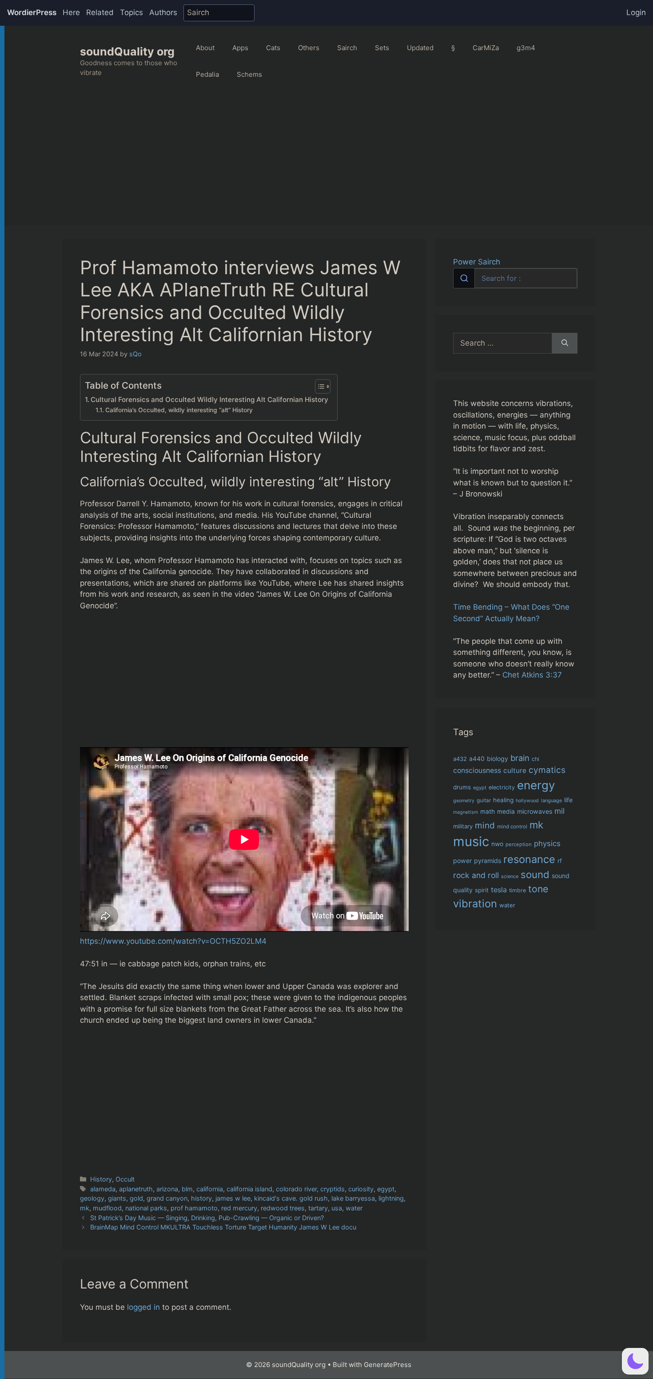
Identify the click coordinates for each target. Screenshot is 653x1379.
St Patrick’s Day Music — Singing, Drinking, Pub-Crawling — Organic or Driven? (207, 1217)
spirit (482, 890)
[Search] (564, 343)
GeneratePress (387, 1364)
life (568, 800)
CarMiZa (486, 47)
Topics (131, 12)
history (201, 1198)
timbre (517, 890)
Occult (125, 1179)
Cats (273, 47)
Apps (240, 47)
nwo (497, 843)
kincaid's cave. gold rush (291, 1198)
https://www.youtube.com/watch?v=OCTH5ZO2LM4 (173, 941)
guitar (484, 800)
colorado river (296, 1189)
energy (536, 785)
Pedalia (207, 74)
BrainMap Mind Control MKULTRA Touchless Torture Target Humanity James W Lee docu (223, 1227)
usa (336, 1208)
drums (462, 787)
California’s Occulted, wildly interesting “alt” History (179, 410)
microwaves (534, 811)
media (506, 811)
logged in (143, 1307)
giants (117, 1198)
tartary (318, 1208)
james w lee (233, 1198)
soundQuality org (127, 51)
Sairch (347, 47)
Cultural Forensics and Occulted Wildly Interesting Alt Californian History (209, 399)
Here (71, 12)
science (509, 876)
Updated (420, 47)
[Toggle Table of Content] (318, 386)
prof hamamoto (194, 1208)
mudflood (107, 1208)
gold (136, 1198)
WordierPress (31, 12)
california (209, 1189)
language (551, 800)
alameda (102, 1189)
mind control (512, 826)
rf (559, 860)
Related (100, 12)
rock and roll (476, 875)
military (463, 826)
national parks (146, 1208)
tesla (499, 889)
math (487, 811)
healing (503, 800)
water (354, 1208)
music (471, 841)
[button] (635, 1361)
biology (497, 758)
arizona (167, 1189)
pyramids (487, 860)
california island (249, 1189)
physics (547, 843)
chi (535, 759)
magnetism (465, 812)
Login (636, 12)
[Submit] (464, 278)
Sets (382, 47)
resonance (529, 859)
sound (535, 874)
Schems (249, 74)
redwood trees (283, 1208)
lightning (391, 1198)
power (462, 860)
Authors (163, 12)
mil (559, 811)
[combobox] (515, 278)
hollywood (527, 801)
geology (92, 1198)
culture (514, 770)
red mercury (239, 1208)
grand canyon (167, 1198)
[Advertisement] (328, 163)
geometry (463, 801)
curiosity (361, 1189)
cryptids (332, 1189)
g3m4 (526, 47)
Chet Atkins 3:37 (532, 674)
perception (519, 844)
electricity (502, 787)
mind (485, 825)
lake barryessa (353, 1198)
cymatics (547, 770)
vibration (475, 903)
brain (520, 758)
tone (538, 888)
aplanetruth (136, 1189)
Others (308, 47)
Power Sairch (476, 261)
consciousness (477, 770)
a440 (477, 758)
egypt (385, 1189)
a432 (460, 758)
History (101, 1179)
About (205, 47)
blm (187, 1189)
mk (84, 1208)
